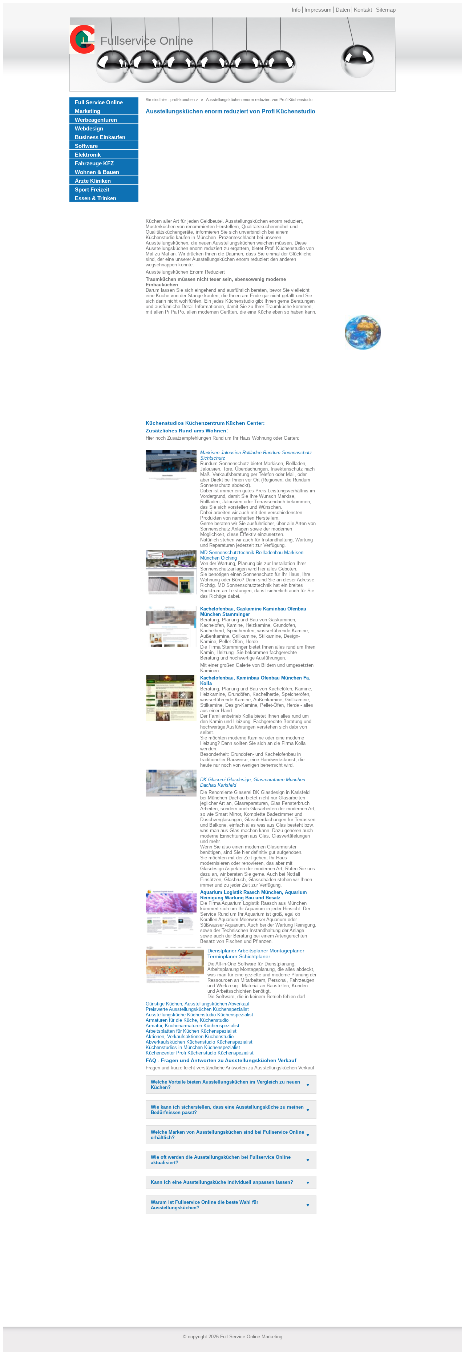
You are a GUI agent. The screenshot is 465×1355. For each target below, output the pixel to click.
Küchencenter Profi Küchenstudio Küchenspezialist (200, 1053)
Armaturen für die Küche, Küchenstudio (187, 1020)
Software (86, 146)
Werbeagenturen (96, 120)
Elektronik (88, 155)
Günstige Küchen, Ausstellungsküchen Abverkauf (198, 1004)
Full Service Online (99, 102)
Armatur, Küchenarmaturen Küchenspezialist (192, 1025)
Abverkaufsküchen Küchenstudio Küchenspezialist (199, 1042)
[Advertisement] (231, 167)
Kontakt (363, 10)
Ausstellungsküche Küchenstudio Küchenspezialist (199, 1014)
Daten (343, 10)
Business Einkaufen (100, 137)
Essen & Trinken (95, 198)
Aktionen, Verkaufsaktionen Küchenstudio (190, 1036)
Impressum (318, 10)
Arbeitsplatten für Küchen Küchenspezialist (191, 1031)
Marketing (87, 111)
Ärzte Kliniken (93, 181)
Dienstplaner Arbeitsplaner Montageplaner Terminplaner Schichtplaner (255, 953)
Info (296, 10)
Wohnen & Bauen (97, 172)
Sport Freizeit (92, 189)
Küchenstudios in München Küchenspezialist (193, 1047)
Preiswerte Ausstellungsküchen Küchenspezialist (197, 1009)
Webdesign (89, 128)
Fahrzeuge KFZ (94, 163)
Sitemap (386, 10)
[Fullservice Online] (81, 41)
